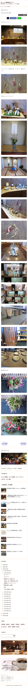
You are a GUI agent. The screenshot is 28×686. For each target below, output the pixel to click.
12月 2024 (6, 570)
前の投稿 (23, 443)
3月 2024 (6, 606)
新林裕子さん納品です (9, 579)
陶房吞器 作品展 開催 (12, 523)
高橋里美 (13, 626)
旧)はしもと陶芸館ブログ (7, 677)
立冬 (5, 587)
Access (4, 468)
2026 (4, 564)
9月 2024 (6, 594)
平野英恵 (17, 624)
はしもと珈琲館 (12, 476)
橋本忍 (18, 626)
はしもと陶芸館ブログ (7, 2)
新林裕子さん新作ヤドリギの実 (14, 551)
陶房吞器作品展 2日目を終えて (14, 537)
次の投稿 (4, 443)
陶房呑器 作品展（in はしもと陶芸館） (16, 488)
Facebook (13, 18)
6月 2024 (6, 600)
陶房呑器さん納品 (8, 585)
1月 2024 (6, 610)
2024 (4, 569)
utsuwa (10, 468)
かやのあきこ (4, 626)
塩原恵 (9, 626)
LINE (19, 18)
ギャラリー (6, 574)
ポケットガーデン (19, 476)
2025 (4, 567)
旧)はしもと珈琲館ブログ (7, 678)
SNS (15, 468)
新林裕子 (8, 624)
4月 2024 (6, 604)
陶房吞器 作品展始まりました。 (15, 544)
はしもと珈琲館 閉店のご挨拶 (14, 530)
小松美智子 (22, 624)
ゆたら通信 (8, 479)
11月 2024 (6, 573)
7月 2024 (6, 598)
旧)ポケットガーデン (6, 680)
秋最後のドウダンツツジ (10, 583)
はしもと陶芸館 (22, 15)
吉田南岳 (13, 624)
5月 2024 (6, 602)
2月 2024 (6, 608)
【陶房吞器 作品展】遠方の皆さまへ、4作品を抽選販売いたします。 (17, 496)
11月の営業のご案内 (9, 589)
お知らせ (3, 479)
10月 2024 (6, 592)
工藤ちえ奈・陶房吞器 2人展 (11, 581)
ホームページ (4, 675)
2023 (4, 613)
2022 (4, 615)
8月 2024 (6, 596)
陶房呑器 (3, 624)
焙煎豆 (20, 468)
